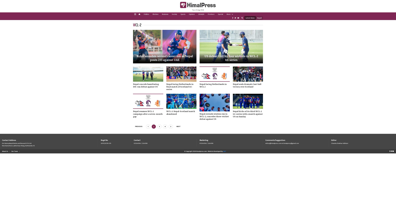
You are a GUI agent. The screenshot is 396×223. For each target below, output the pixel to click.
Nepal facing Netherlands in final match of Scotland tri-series (179, 87)
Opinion (192, 14)
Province (211, 14)
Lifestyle (201, 14)
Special (220, 14)
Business (165, 14)
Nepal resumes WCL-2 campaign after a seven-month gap (148, 114)
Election (155, 14)
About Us (5, 151)
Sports (183, 14)
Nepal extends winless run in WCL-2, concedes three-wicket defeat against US (214, 116)
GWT (224, 151)
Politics (146, 14)
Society (174, 14)
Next (178, 126)
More (228, 14)
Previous (138, 126)
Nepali (259, 18)
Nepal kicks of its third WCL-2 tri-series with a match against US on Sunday (248, 114)
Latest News (250, 18)
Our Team (14, 151)
